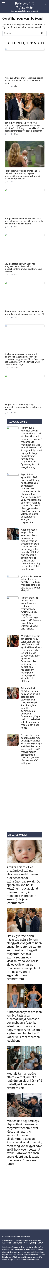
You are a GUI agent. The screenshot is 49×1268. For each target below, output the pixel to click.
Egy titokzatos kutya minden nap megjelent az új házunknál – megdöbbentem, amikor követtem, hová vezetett (23, 267)
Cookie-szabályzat (32, 1240)
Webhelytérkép (30, 1243)
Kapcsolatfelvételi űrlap (12, 1243)
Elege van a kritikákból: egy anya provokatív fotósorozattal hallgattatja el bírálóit (23, 407)
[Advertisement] (24, 800)
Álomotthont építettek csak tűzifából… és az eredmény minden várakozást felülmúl (24, 312)
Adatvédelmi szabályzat (12, 1240)
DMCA (40, 1243)
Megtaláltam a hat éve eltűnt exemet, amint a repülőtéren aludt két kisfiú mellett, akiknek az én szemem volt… (24, 1081)
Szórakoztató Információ (24, 5)
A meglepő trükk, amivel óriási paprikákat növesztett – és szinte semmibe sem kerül (24, 80)
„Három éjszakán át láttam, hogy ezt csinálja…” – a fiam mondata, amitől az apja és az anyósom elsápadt (31, 583)
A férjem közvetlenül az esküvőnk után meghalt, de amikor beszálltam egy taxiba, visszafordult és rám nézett (24, 221)
